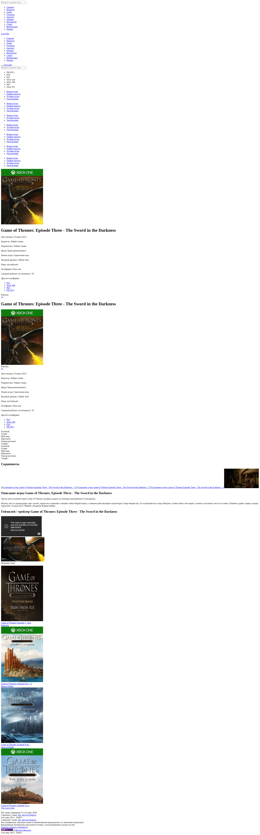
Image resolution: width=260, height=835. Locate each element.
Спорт (9, 24)
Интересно (11, 22)
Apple (9, 12)
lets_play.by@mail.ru (27, 815)
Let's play (8, 65)
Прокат (9, 29)
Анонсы (10, 17)
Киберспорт (12, 27)
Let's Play (5, 34)
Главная (10, 7)
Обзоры (10, 19)
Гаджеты (10, 14)
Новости (10, 10)
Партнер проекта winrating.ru (14, 827)
